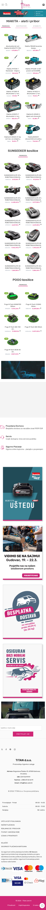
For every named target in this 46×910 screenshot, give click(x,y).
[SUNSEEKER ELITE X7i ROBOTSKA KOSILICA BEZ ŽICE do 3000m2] (12, 212)
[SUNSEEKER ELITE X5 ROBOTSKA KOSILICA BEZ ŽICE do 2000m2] (33, 235)
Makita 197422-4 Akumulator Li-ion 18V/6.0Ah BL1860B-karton (33, 93)
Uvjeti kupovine (24, 905)
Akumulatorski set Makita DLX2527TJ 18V (12, 47)
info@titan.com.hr (26, 783)
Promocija (6, 26)
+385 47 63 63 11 (27, 780)
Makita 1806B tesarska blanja (33, 47)
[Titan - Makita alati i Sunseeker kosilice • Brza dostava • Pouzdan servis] (26, 4)
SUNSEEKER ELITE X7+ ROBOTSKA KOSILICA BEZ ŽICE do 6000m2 (33, 199)
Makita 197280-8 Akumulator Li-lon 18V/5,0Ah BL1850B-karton (12, 93)
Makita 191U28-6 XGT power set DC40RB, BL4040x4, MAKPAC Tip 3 (33, 70)
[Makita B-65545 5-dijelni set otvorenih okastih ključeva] (33, 106)
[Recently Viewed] (42, 905)
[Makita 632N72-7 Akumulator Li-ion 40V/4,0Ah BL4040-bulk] (12, 106)
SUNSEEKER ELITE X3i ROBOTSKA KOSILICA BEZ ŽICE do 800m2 (33, 176)
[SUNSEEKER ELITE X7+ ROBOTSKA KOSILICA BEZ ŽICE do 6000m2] (33, 190)
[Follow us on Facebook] (6, 749)
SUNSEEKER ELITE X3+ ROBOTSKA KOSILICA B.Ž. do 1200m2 (33, 267)
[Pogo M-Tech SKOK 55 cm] (12, 342)
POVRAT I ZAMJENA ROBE (10, 832)
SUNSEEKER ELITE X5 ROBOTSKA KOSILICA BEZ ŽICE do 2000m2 (33, 244)
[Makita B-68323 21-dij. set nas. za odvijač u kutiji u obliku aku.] (12, 129)
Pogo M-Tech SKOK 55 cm (13, 351)
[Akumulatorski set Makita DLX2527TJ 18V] (12, 38)
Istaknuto (37, 26)
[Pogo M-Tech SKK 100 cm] (12, 319)
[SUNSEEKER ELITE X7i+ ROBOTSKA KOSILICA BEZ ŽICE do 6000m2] (12, 167)
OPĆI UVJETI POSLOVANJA (11, 821)
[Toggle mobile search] (6, 4)
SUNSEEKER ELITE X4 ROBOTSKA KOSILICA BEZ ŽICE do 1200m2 (12, 267)
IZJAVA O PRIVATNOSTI (9, 836)
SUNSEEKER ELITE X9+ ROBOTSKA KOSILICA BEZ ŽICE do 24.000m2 (12, 199)
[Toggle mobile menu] (2, 4)
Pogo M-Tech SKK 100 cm (13, 328)
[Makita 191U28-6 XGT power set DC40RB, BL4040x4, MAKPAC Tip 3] (33, 61)
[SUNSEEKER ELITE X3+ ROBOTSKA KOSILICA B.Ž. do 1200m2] (33, 258)
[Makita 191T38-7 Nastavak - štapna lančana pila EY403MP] (12, 61)
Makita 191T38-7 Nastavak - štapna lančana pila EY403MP (13, 70)
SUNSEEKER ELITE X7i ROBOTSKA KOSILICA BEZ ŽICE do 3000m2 (13, 222)
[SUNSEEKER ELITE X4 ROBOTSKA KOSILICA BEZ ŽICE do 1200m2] (12, 258)
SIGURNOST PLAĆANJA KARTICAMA (14, 846)
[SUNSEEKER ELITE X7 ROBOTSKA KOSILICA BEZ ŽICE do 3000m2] (33, 212)
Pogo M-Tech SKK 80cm (33, 327)
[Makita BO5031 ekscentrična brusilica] (33, 129)
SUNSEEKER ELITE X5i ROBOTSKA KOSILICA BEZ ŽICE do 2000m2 (13, 244)
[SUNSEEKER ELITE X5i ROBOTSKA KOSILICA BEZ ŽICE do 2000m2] (12, 235)
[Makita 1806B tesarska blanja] (33, 38)
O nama (36, 905)
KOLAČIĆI (4, 843)
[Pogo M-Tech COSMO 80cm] (33, 296)
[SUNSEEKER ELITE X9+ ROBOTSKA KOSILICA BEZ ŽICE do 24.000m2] (12, 190)
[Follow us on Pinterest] (10, 749)
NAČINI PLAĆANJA (8, 825)
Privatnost (11, 905)
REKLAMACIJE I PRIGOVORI (10, 828)
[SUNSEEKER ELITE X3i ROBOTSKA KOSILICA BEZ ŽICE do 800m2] (33, 167)
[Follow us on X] (2, 749)
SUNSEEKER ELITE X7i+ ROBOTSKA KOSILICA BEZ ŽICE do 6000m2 (12, 176)
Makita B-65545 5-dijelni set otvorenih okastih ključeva (33, 115)
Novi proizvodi (21, 26)
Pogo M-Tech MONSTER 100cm (12, 305)
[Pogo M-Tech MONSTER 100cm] (12, 296)
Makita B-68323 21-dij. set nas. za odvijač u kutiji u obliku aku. (12, 138)
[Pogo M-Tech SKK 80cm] (33, 319)
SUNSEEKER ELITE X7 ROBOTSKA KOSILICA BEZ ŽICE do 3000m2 (33, 222)
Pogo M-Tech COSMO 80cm (33, 305)
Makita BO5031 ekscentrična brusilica (33, 138)
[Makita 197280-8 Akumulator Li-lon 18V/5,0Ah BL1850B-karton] (12, 83)
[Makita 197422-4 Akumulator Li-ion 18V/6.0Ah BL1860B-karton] (33, 83)
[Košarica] (43, 4)
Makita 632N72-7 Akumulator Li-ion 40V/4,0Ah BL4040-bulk (12, 115)
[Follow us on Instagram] (15, 749)
